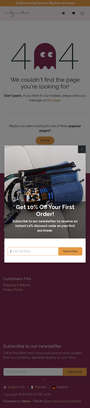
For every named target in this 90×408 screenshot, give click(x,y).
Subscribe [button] (70, 251)
